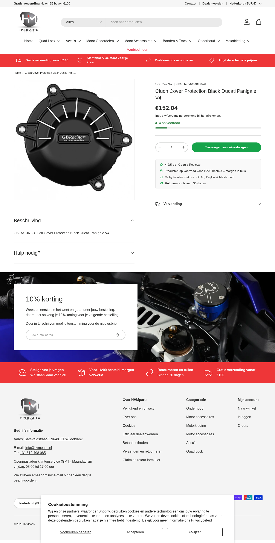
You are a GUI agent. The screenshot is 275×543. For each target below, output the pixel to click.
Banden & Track (175, 41)
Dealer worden (212, 3)
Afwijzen (195, 532)
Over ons (129, 417)
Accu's (71, 41)
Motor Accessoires (138, 41)
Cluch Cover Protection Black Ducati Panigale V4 (50, 72)
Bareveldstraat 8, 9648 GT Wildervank (53, 439)
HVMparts (29, 524)
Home (29, 41)
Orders (243, 425)
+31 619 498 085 (33, 453)
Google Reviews (189, 164)
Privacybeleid (201, 520)
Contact (190, 3)
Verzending (175, 115)
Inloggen (244, 417)
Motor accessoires (200, 417)
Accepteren (135, 532)
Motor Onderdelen (100, 41)
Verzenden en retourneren (142, 451)
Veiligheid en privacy (138, 408)
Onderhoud (206, 41)
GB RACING (163, 84)
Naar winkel (247, 408)
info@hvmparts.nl (38, 448)
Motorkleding (235, 41)
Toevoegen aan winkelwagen (226, 147)
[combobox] (142, 22)
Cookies (129, 425)
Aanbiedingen (137, 49)
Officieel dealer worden (140, 434)
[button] (258, 22)
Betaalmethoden (135, 443)
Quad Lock (47, 41)
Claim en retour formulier (141, 460)
